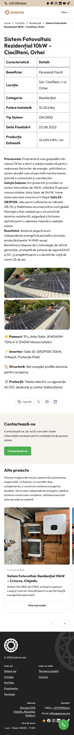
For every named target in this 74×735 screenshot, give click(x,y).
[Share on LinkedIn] (55, 401)
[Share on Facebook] (47, 401)
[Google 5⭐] (47, 3)
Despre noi (10, 671)
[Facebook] (52, 3)
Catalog (8, 677)
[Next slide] (65, 623)
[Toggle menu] (64, 12)
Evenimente (11, 688)
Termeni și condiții (49, 671)
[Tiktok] (68, 3)
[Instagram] (56, 3)
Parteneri (9, 694)
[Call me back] (64, 725)
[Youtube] (64, 3)
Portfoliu (9, 682)
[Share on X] (38, 401)
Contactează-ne (18, 451)
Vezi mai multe (37, 605)
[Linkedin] (60, 3)
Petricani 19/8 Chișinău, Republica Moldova (24, 711)
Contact (43, 677)
